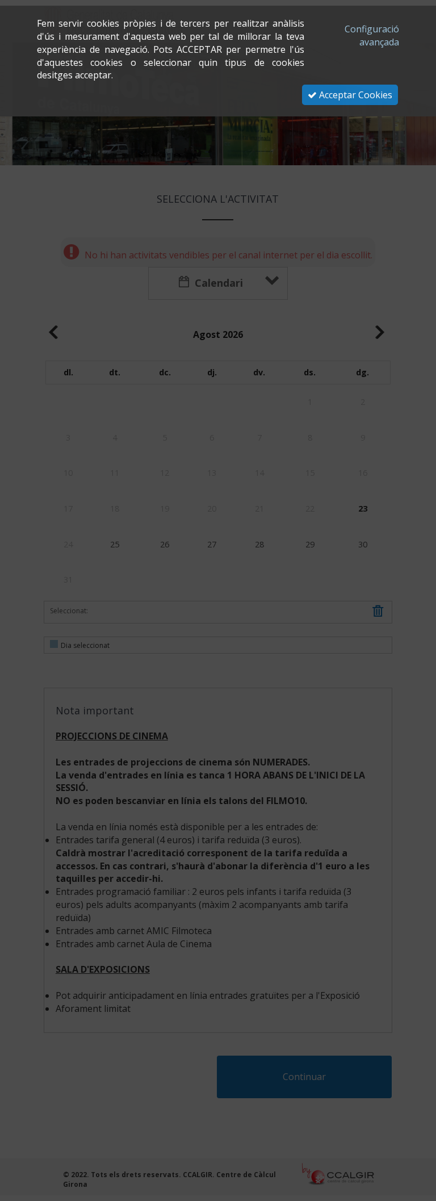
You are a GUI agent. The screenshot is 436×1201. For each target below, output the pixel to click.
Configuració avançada (372, 35)
